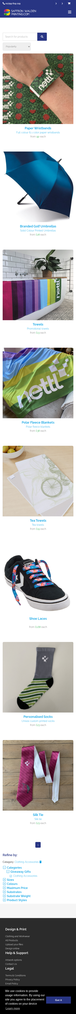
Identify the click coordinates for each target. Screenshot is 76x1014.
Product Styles (16, 900)
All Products (11, 940)
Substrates (14, 892)
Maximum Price (17, 888)
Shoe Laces (38, 618)
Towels (38, 324)
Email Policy (11, 983)
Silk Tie (38, 815)
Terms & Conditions (15, 975)
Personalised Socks (38, 717)
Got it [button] (58, 1000)
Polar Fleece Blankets (38, 422)
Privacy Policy (12, 979)
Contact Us (11, 964)
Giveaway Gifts (20, 871)
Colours (11, 884)
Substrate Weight (18, 896)
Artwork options (13, 960)
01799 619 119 (13, 3)
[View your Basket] (70, 3)
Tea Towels (38, 520)
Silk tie (38, 819)
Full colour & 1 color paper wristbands (38, 132)
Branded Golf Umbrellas (38, 226)
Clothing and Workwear (17, 936)
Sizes (10, 880)
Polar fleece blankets (38, 426)
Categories (14, 867)
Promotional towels (38, 328)
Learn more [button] (13, 1008)
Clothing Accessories (27, 862)
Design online (12, 948)
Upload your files (14, 944)
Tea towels (38, 524)
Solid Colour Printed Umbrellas (38, 230)
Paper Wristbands (38, 128)
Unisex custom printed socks (38, 721)
